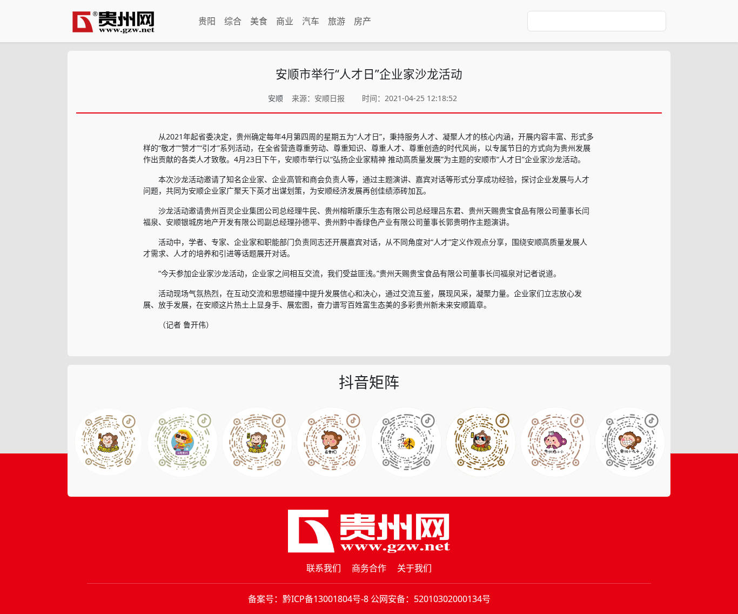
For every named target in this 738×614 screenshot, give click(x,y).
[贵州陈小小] (406, 442)
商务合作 (369, 568)
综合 (232, 21)
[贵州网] (113, 21)
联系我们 (323, 568)
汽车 (310, 21)
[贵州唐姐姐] (331, 442)
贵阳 (207, 21)
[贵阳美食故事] (555, 442)
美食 (258, 21)
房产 (362, 21)
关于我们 (414, 568)
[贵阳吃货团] (108, 442)
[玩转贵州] (182, 442)
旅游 (336, 21)
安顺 (275, 98)
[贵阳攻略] (257, 442)
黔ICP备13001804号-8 (325, 599)
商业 (284, 21)
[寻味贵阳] (630, 442)
